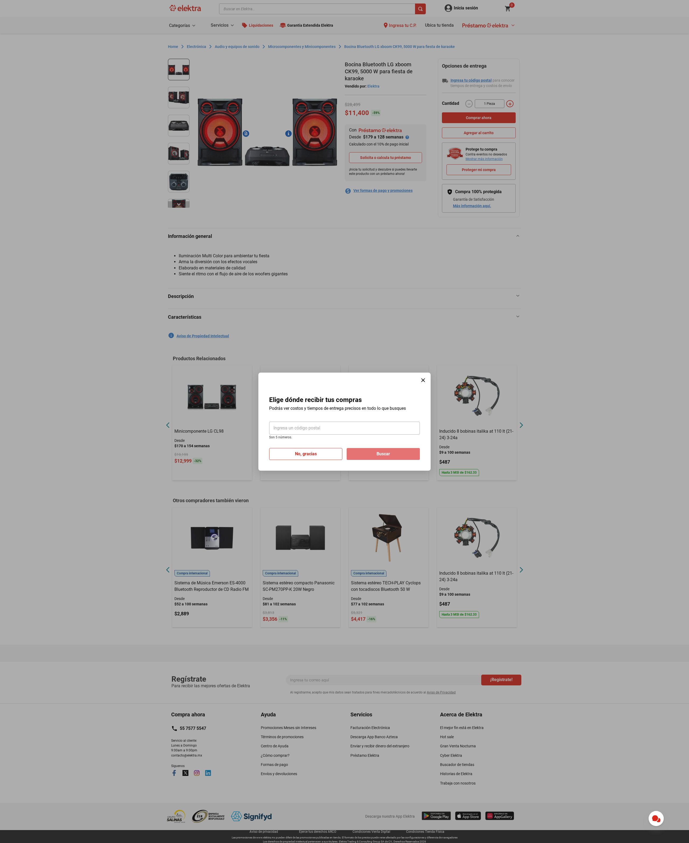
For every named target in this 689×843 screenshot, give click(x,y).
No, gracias (306, 453)
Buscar (383, 453)
